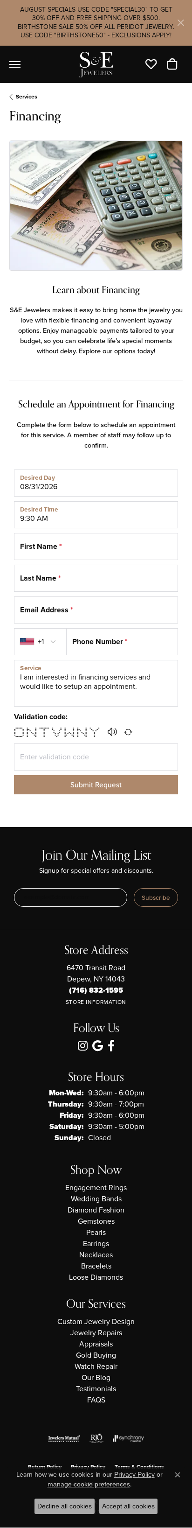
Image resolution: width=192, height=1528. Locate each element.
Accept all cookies (128, 1506)
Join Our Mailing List (96, 856)
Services (26, 96)
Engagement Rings (96, 1187)
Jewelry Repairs (96, 1332)
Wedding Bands (96, 1198)
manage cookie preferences (89, 1484)
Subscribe (156, 897)
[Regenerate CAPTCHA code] (128, 731)
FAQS (96, 1400)
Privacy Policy (134, 1474)
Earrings (96, 1243)
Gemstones (96, 1221)
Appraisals (96, 1344)
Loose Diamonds (96, 1277)
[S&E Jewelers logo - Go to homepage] (96, 64)
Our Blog (96, 1377)
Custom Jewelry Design (96, 1321)
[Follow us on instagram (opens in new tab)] (83, 1045)
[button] (153, 64)
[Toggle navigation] (15, 64)
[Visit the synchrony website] (128, 1438)
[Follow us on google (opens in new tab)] (97, 1045)
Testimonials (96, 1388)
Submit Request (96, 784)
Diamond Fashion (96, 1210)
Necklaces (96, 1254)
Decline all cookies (64, 1506)
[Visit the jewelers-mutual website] (64, 1438)
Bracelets (96, 1266)
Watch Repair (96, 1366)
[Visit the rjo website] (96, 1438)
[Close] (180, 22)
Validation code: (41, 716)
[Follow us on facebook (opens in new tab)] (111, 1045)
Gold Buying (96, 1355)
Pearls (96, 1232)
